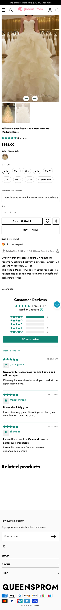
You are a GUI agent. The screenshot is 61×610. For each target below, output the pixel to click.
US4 (16, 170)
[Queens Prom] (30, 10)
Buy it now (31, 230)
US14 (18, 179)
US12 (6, 179)
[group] (8, 113)
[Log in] (49, 10)
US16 (29, 179)
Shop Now (46, 2)
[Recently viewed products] (57, 304)
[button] (57, 10)
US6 (27, 170)
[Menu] (3, 10)
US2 (6, 170)
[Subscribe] (53, 536)
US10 (48, 170)
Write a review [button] (30, 339)
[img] (10, 359)
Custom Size (44, 179)
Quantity (5, 206)
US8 (37, 170)
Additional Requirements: (12, 190)
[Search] (10, 10)
